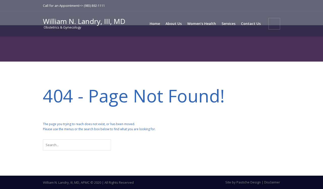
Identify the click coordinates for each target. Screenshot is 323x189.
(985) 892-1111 (94, 6)
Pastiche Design (248, 182)
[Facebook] (268, 6)
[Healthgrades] (276, 6)
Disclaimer (272, 182)
